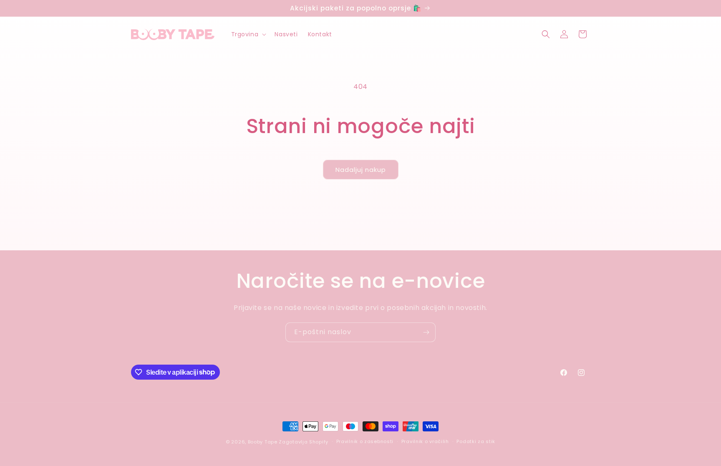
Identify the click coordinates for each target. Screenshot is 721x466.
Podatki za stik (475, 441)
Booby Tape (262, 441)
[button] (248, 34)
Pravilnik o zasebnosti (364, 441)
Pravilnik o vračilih (425, 441)
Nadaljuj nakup (360, 169)
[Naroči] (426, 332)
